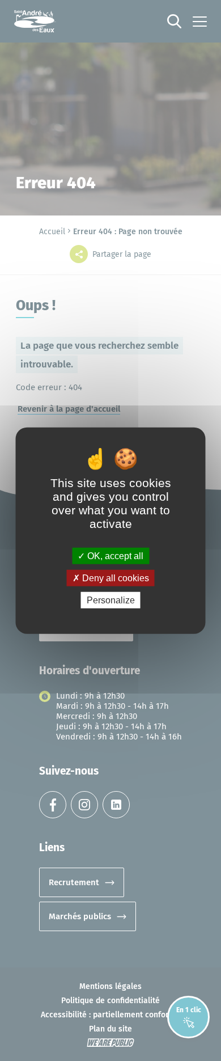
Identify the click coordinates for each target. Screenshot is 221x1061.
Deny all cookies (114, 577)
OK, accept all (114, 555)
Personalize (111, 600)
